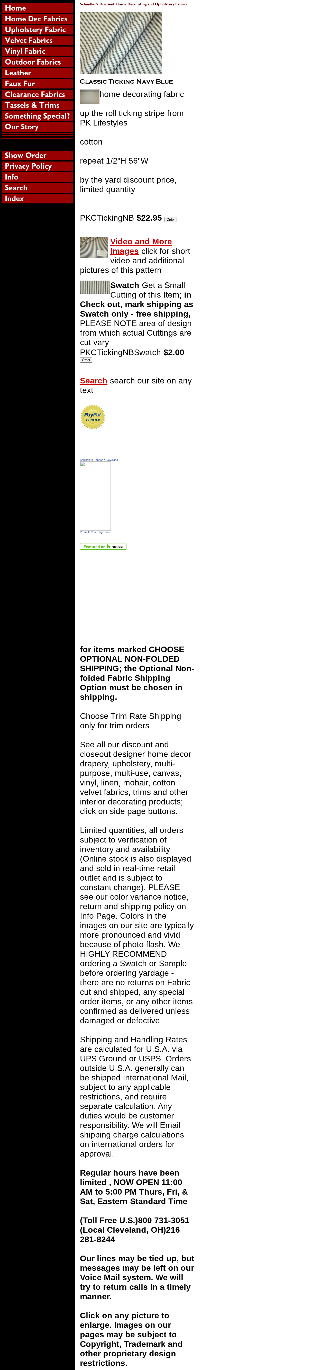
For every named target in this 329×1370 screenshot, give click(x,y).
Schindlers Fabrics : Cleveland (99, 459)
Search (93, 380)
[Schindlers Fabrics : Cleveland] (95, 527)
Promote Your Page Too (94, 532)
